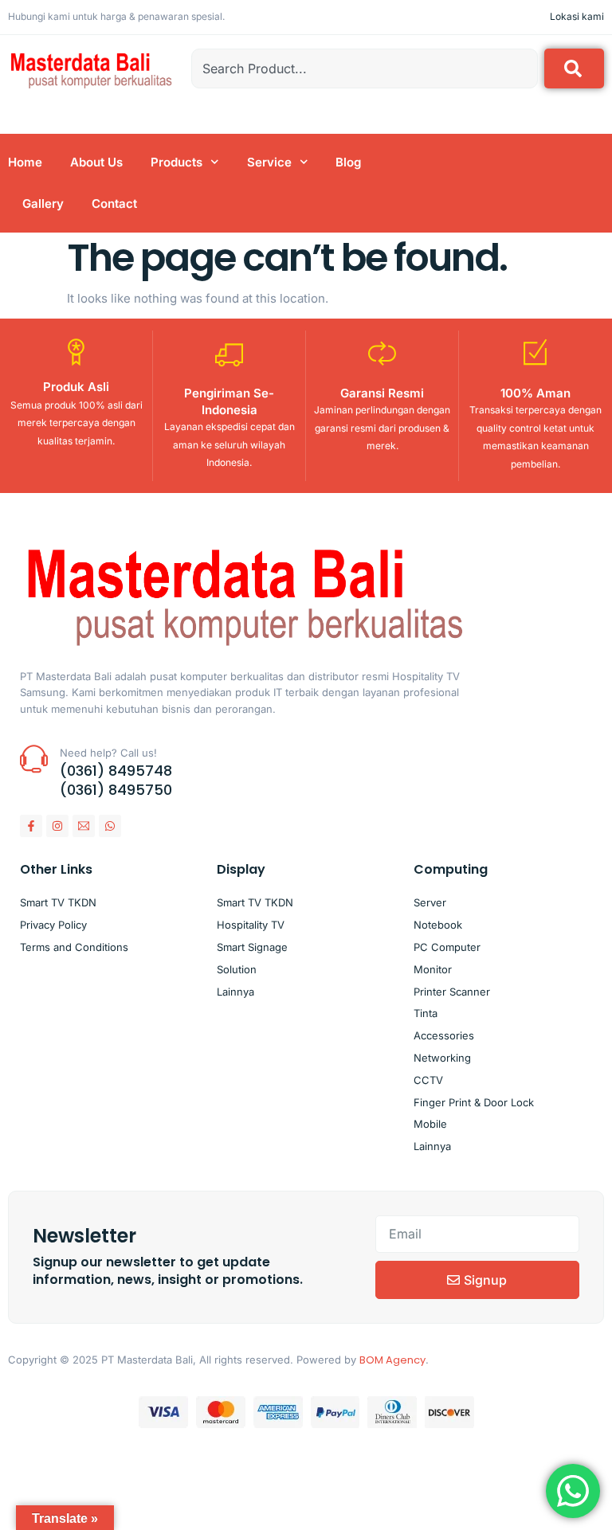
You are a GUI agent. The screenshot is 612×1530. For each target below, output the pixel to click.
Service (269, 162)
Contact (114, 203)
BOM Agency (392, 1360)
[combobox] (364, 68)
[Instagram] (57, 826)
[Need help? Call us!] (34, 759)
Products (176, 162)
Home (25, 162)
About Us (96, 162)
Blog (348, 162)
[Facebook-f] (31, 826)
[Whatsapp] (110, 826)
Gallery (43, 203)
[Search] (574, 68)
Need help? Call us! (108, 752)
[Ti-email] (84, 826)
